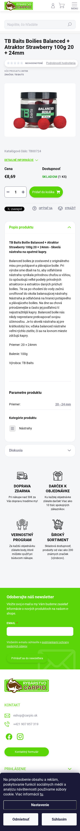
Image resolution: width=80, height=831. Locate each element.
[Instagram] (19, 736)
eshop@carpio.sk (25, 715)
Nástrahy (25, 428)
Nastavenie (40, 805)
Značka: (14, 74)
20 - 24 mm (63, 404)
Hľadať (70, 24)
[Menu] (74, 5)
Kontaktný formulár (26, 751)
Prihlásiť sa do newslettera (27, 658)
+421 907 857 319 (25, 724)
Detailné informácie (19, 160)
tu (41, 794)
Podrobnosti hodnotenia (61, 63)
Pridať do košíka (43, 192)
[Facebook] (8, 736)
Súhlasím (59, 819)
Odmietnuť (20, 819)
